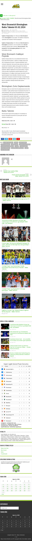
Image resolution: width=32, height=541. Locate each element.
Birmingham (13, 31)
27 (16, 490)
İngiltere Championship (12, 32)
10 (3, 486)
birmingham (15, 144)
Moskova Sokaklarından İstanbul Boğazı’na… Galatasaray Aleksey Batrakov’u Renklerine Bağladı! (20, 354)
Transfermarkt (4, 454)
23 (28, 488)
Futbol (17, 31)
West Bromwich (5, 149)
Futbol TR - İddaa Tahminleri (18, 535)
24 (3, 490)
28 (20, 490)
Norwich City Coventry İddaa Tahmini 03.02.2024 (10, 171)
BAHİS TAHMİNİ (10, 18)
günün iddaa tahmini (25, 144)
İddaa (20, 31)
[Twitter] (16, 537)
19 (11, 488)
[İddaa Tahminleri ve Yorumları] (16, 6)
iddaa (16, 146)
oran (26, 148)
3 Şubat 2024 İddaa (8, 142)
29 (24, 490)
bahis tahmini (23, 142)
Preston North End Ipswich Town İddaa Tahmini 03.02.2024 (20, 175)
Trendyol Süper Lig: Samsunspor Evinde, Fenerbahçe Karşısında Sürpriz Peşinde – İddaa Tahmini (15, 267)
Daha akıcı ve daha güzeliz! (9, 15)
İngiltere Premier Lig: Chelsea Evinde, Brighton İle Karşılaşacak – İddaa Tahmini (15, 311)
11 (7, 486)
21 (20, 488)
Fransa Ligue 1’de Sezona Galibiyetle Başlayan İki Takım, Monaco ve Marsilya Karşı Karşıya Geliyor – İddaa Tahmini (16, 244)
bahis (16, 142)
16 (28, 486)
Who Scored (3, 450)
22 (24, 488)
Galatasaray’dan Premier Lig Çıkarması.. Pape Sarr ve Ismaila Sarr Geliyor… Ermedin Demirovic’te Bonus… (20, 347)
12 (11, 486)
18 (7, 488)
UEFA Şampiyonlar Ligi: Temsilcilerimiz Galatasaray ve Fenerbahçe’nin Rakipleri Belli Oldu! (20, 333)
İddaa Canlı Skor (4, 448)
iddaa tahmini (23, 146)
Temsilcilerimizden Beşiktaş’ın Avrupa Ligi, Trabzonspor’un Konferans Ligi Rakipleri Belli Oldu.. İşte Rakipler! (15, 222)
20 (16, 488)
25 (7, 490)
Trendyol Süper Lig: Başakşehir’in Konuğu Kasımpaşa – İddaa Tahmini (13, 289)
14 (20, 486)
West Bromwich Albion (23, 32)
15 (24, 486)
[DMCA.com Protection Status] (16, 468)
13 (16, 486)
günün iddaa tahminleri (7, 146)
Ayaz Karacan (6, 29)
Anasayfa (3, 18)
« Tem (2, 494)
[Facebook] (15, 537)
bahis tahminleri (6, 144)
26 (11, 490)
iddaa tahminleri (6, 148)
